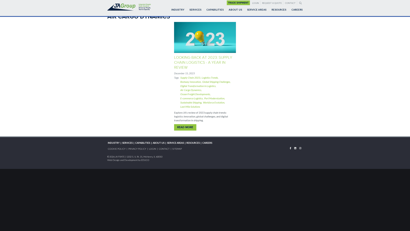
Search (300, 2)
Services (195, 9)
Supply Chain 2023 (190, 77)
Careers (297, 9)
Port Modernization (214, 98)
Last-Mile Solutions (190, 106)
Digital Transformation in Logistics (198, 85)
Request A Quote (272, 3)
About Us (235, 9)
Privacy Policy (137, 148)
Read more (185, 127)
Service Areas (256, 9)
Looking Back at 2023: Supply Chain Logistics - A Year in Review (203, 62)
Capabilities (215, 9)
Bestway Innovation (190, 81)
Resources (279, 9)
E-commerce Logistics (191, 98)
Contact (290, 3)
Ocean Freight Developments (195, 94)
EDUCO (145, 160)
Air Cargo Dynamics (190, 89)
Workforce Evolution (213, 102)
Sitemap (177, 148)
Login (255, 3)
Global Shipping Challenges (216, 81)
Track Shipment (238, 2)
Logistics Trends (210, 77)
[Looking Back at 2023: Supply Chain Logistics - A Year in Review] (205, 37)
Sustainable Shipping (190, 102)
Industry (177, 9)
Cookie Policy (117, 148)
